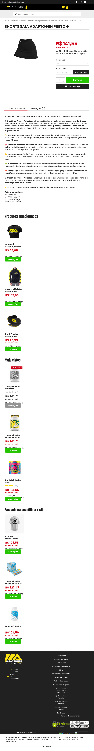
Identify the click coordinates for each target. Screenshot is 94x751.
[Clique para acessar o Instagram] (81, 2)
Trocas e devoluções (61, 684)
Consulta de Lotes (61, 659)
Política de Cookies (61, 677)
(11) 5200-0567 (16, 669)
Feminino (24, 21)
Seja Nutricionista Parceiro (61, 708)
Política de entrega (61, 681)
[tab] (16, 108)
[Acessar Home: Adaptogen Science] (15, 7)
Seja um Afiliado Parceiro (61, 702)
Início (7, 21)
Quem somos (61, 655)
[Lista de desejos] (63, 7)
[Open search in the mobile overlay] (47, 14)
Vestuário (14, 21)
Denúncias (61, 713)
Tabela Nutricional (16, 108)
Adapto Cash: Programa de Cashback (61, 690)
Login (26, 7)
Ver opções (13, 259)
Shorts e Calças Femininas (39, 21)
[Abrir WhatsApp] (88, 745)
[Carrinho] (66, 7)
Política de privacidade (61, 674)
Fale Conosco (61, 663)
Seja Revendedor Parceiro (61, 697)
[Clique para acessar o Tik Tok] (89, 2)
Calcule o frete (62, 69)
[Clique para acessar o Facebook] (77, 2)
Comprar (77, 79)
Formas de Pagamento (61, 666)
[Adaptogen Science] (13, 662)
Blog (61, 670)
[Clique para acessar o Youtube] (85, 2)
